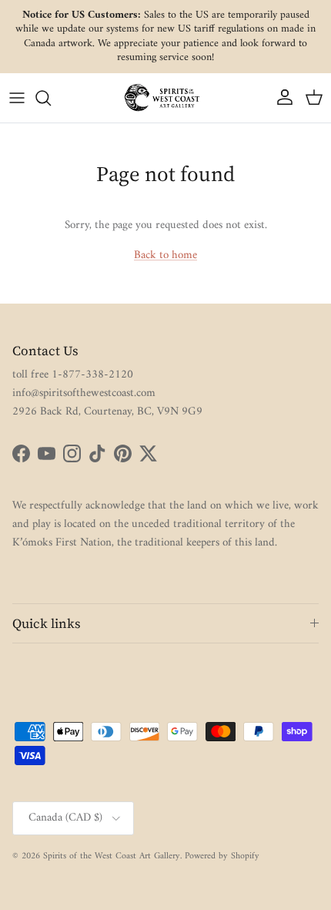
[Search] (51, 98)
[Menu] (17, 98)
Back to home (165, 255)
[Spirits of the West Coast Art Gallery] (165, 97)
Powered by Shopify (222, 856)
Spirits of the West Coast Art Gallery (111, 856)
